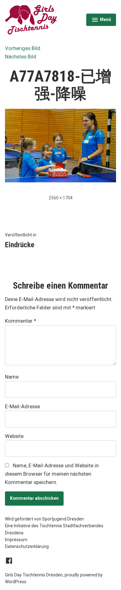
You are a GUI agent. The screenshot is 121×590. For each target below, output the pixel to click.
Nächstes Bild (20, 57)
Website (14, 436)
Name (12, 377)
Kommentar (20, 321)
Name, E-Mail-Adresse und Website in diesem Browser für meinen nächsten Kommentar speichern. (52, 474)
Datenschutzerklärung (27, 546)
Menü (103, 20)
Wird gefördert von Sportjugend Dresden (44, 518)
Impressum (16, 539)
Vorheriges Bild (22, 48)
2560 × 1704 (61, 197)
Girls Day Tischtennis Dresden (34, 574)
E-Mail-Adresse (22, 407)
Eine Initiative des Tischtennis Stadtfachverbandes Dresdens (54, 529)
